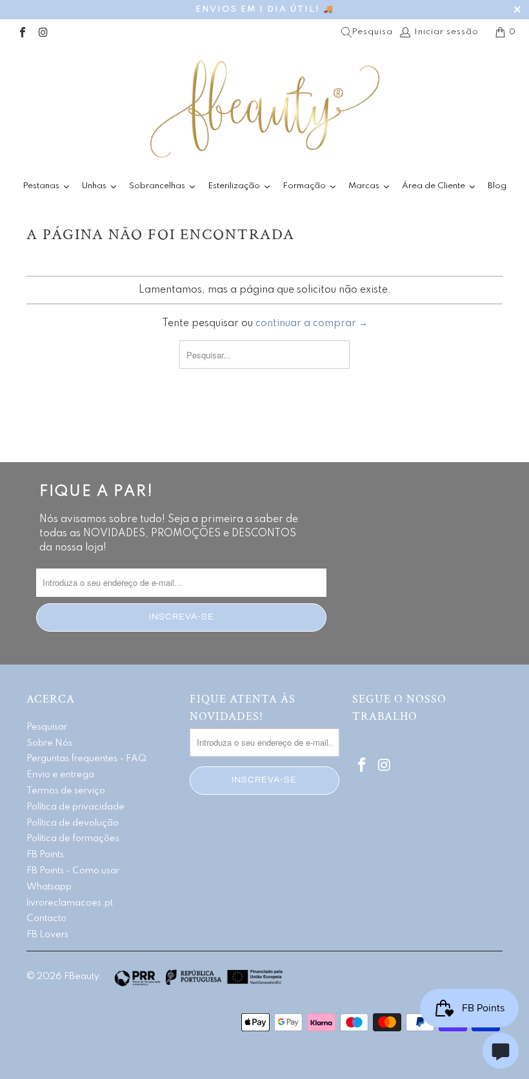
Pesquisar (46, 727)
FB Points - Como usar (72, 870)
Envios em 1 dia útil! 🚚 (264, 9)
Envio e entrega (60, 774)
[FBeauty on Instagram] (42, 32)
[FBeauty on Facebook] (22, 32)
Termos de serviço (65, 790)
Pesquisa (372, 32)
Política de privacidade (75, 807)
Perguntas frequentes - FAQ (86, 758)
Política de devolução (72, 823)
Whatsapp (49, 886)
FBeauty (81, 976)
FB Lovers (47, 934)
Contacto (46, 918)
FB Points (45, 854)
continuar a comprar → (311, 323)
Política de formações (72, 838)
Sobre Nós (49, 743)
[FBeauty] (264, 108)
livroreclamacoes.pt (69, 903)
